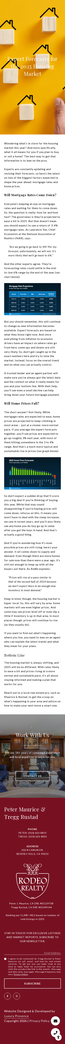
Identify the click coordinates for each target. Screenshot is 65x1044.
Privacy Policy (21, 974)
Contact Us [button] (33, 776)
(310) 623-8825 (38, 836)
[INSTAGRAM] (16, 996)
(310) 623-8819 (37, 832)
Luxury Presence (16, 1016)
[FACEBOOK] (7, 996)
